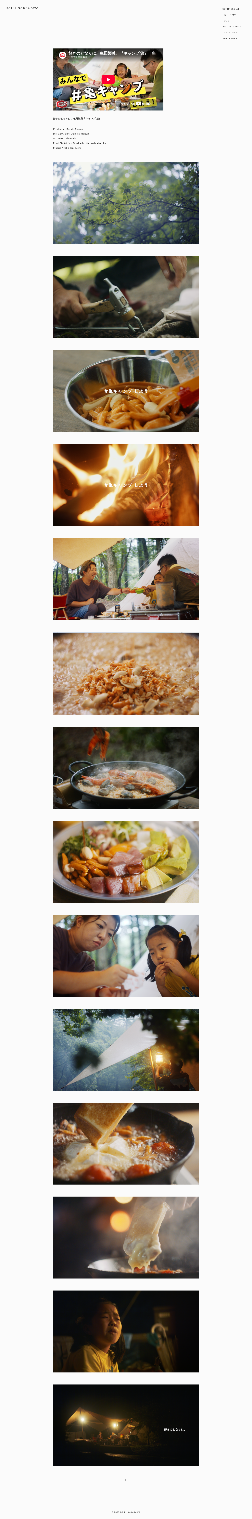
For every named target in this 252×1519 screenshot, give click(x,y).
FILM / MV (229, 15)
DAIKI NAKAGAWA (22, 7)
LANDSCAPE (229, 32)
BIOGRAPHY (230, 38)
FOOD (225, 21)
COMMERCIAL (231, 9)
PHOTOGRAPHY (232, 27)
